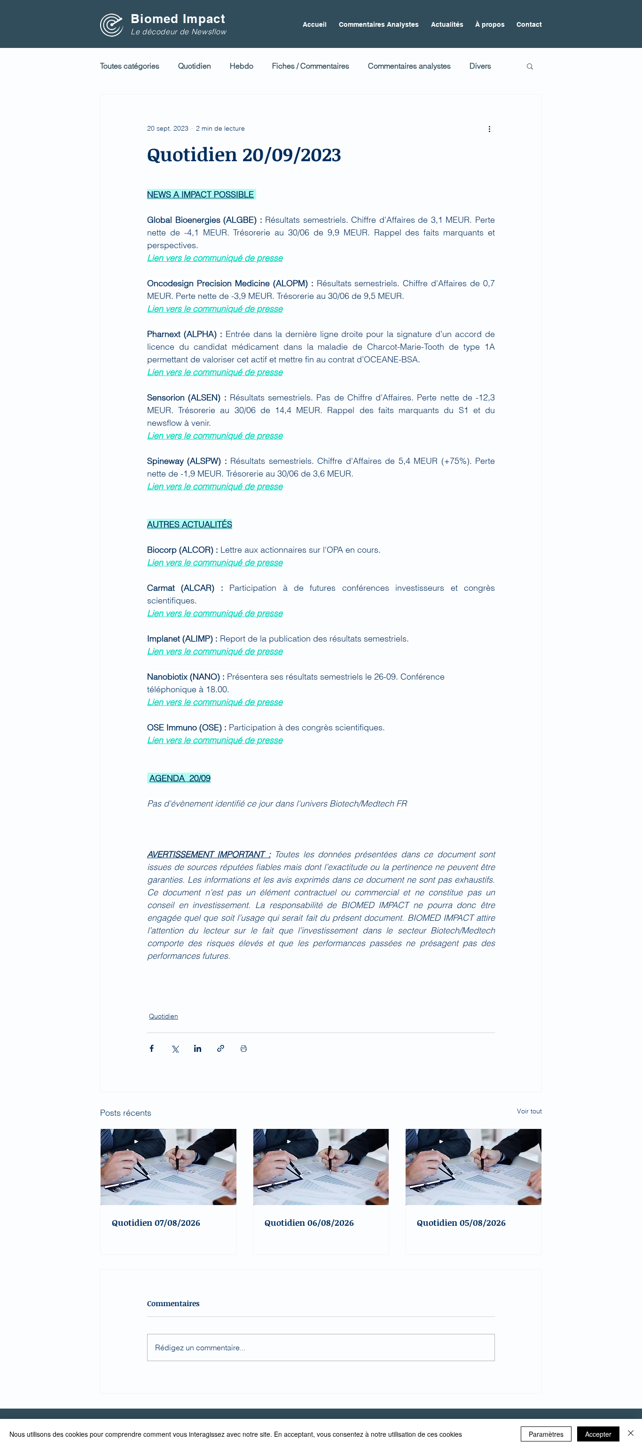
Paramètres (546, 1434)
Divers (480, 65)
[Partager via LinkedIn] (197, 1048)
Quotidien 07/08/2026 (156, 1222)
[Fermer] (630, 1433)
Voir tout (529, 1111)
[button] (529, 66)
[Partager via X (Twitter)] (174, 1048)
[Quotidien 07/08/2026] (168, 1167)
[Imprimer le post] (243, 1048)
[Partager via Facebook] (151, 1048)
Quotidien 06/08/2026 (309, 1222)
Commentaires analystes (409, 65)
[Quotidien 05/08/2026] (473, 1167)
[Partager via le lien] (220, 1048)
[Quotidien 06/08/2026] (321, 1167)
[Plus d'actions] (489, 128)
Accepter (598, 1434)
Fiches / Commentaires (310, 65)
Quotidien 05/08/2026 (461, 1222)
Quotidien (194, 65)
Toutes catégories (129, 65)
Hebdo (241, 65)
